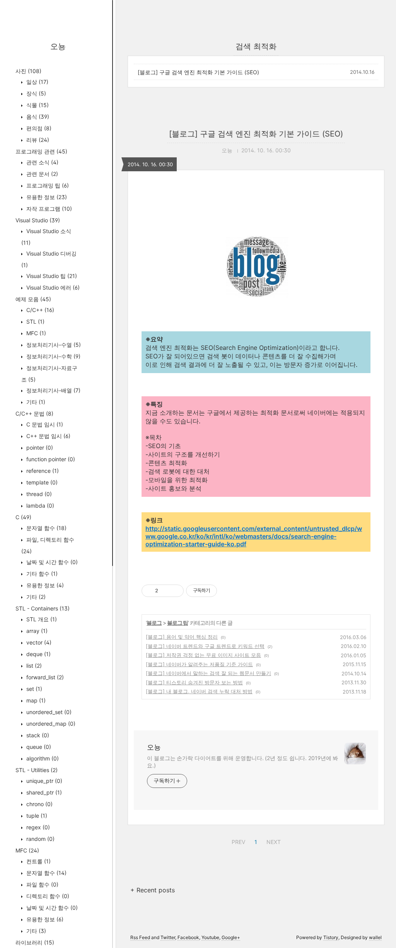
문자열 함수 (46, 528)
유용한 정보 (46, 197)
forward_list (44, 677)
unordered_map (50, 723)
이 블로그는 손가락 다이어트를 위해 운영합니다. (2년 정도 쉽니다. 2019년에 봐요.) (242, 762)
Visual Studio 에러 (52, 287)
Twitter (167, 937)
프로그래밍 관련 (41, 151)
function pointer (50, 459)
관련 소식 (41, 162)
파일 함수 (41, 884)
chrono (39, 804)
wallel (375, 937)
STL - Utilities (36, 770)
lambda (39, 505)
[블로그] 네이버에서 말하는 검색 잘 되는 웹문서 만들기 (208, 673)
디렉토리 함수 (47, 896)
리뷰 (37, 139)
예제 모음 (33, 299)
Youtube (210, 937)
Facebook (188, 937)
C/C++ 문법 (34, 413)
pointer (39, 447)
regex (37, 827)
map (35, 700)
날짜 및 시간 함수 (51, 562)
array (36, 630)
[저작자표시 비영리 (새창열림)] (224, 591)
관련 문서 (41, 174)
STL (34, 321)
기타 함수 (41, 573)
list (33, 665)
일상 (36, 81)
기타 (35, 402)
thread (38, 494)
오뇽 (58, 46)
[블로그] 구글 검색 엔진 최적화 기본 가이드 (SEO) (198, 72)
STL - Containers (42, 608)
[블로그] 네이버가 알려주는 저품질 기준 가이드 (199, 664)
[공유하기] (165, 591)
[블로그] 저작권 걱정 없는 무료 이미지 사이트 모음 (203, 655)
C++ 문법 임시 (47, 436)
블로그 (154, 622)
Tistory (330, 937)
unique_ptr (43, 780)
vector (38, 642)
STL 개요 (41, 619)
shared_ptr (43, 792)
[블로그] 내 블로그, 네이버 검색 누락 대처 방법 (199, 691)
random (40, 838)
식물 (37, 105)
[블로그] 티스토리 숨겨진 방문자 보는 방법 (194, 682)
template (41, 482)
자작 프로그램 (48, 208)
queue (38, 746)
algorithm (42, 758)
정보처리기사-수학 (52, 356)
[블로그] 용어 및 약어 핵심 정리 (182, 637)
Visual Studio (37, 220)
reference (42, 470)
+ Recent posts (152, 890)
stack (37, 735)
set (33, 688)
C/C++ (39, 310)
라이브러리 (34, 942)
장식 (35, 93)
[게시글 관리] (175, 591)
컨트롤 (38, 861)
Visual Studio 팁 (51, 276)
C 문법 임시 (44, 424)
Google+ (231, 937)
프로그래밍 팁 (47, 185)
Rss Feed (140, 937)
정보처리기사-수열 (53, 344)
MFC (35, 333)
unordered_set (48, 712)
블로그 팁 (177, 622)
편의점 (38, 128)
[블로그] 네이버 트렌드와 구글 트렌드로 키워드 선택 (205, 646)
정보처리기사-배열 (52, 390)
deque (38, 654)
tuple (36, 815)
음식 (37, 116)
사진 (28, 71)
